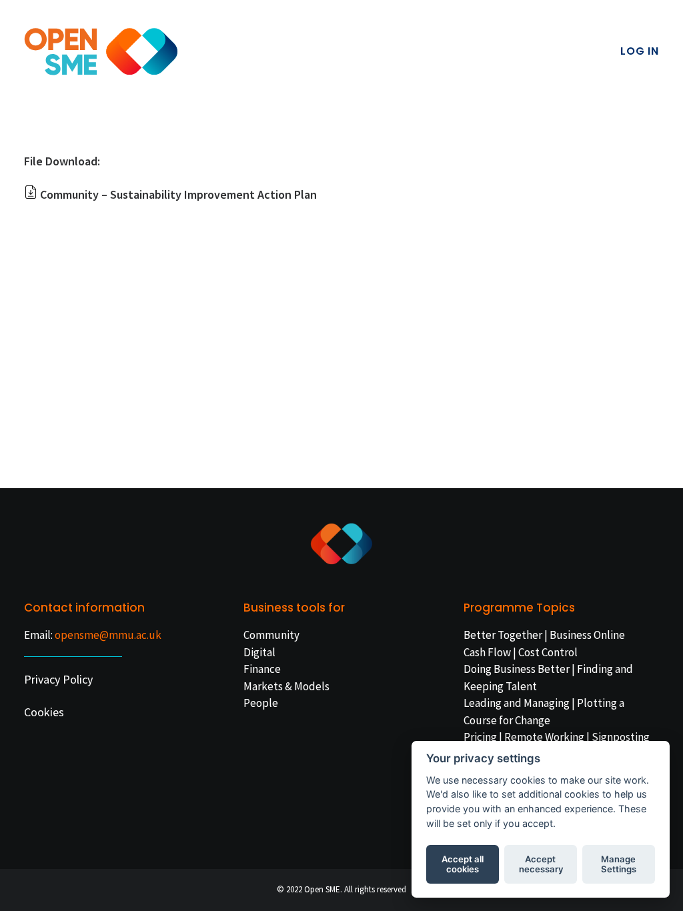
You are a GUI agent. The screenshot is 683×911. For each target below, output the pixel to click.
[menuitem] (639, 51)
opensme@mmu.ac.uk (108, 635)
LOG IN (639, 51)
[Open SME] (101, 51)
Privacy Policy (58, 679)
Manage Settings (618, 864)
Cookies (44, 712)
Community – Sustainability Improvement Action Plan (178, 194)
